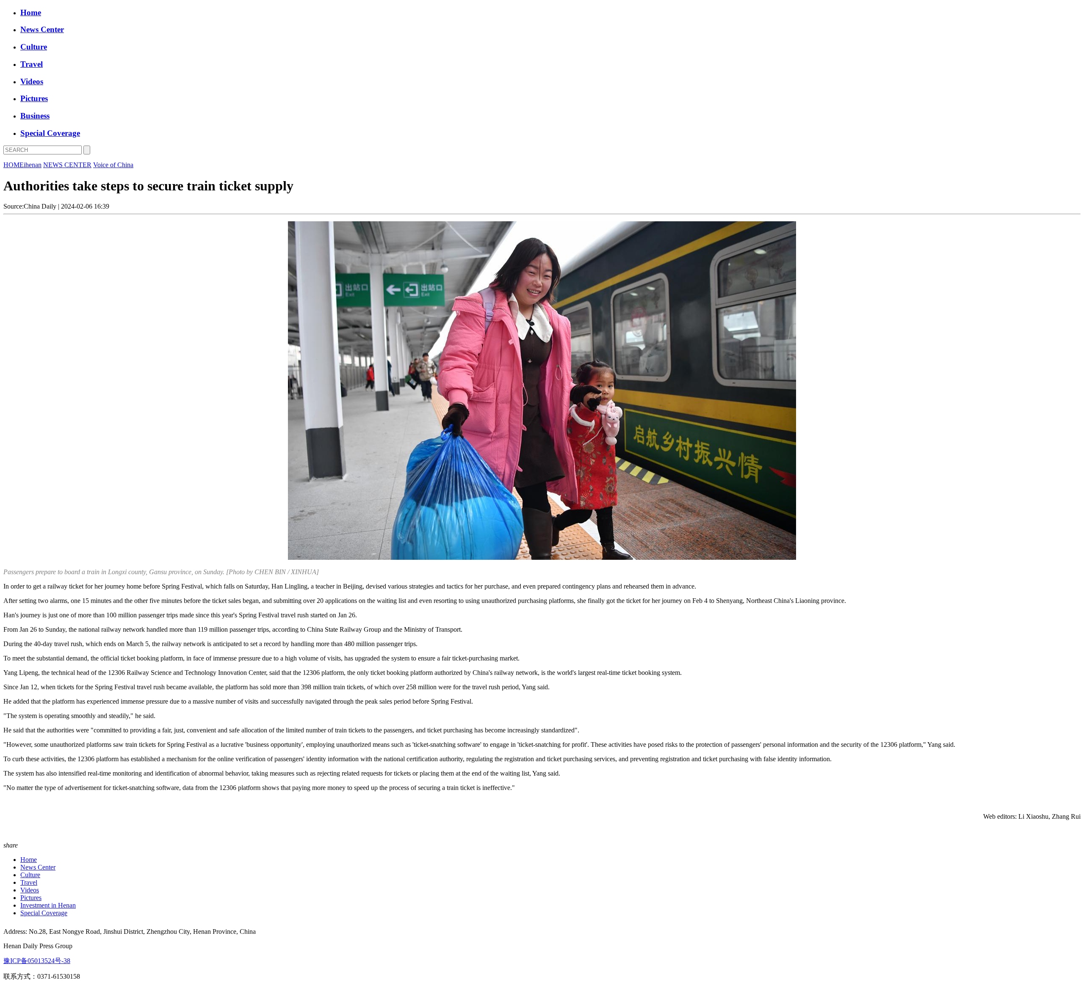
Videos (31, 81)
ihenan (32, 164)
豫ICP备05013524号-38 (36, 960)
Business (35, 115)
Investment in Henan (48, 905)
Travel (31, 64)
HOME (13, 164)
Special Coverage (50, 133)
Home (30, 12)
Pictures (34, 98)
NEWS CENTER (67, 164)
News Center (42, 29)
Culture (33, 46)
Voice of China (113, 164)
